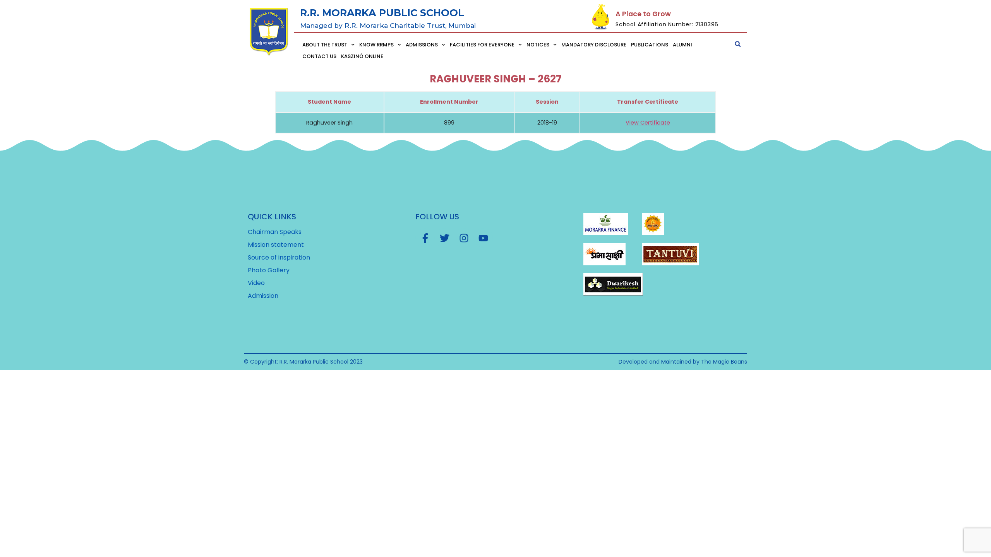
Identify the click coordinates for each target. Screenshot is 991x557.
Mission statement (276, 245)
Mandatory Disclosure (593, 44)
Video (256, 283)
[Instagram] (463, 238)
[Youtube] (483, 238)
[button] (737, 44)
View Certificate (648, 122)
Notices (537, 44)
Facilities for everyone (482, 44)
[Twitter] (444, 238)
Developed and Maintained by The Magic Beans (683, 362)
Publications (649, 44)
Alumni (682, 44)
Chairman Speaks (275, 232)
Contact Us (319, 56)
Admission (263, 296)
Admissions (422, 44)
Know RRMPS (376, 44)
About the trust (324, 44)
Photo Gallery (269, 270)
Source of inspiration (279, 257)
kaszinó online (362, 56)
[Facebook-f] (425, 238)
